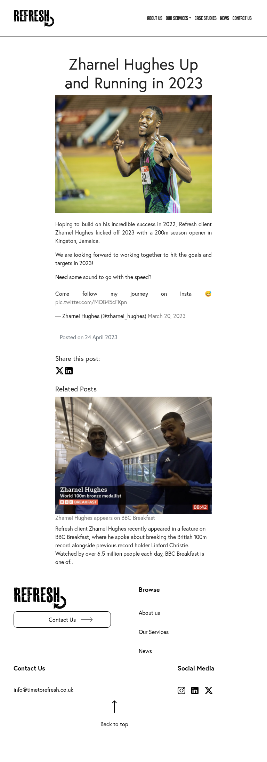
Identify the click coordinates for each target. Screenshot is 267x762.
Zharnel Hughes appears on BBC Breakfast (105, 517)
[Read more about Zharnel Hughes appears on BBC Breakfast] (133, 454)
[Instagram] (181, 689)
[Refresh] (37, 18)
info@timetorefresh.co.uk (43, 689)
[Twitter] (59, 369)
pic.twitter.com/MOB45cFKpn (91, 301)
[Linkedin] (69, 369)
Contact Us (62, 619)
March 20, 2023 (167, 315)
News (145, 650)
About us (149, 612)
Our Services (154, 631)
